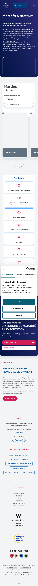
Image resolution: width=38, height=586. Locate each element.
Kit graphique (19, 501)
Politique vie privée (12, 567)
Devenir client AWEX (19, 503)
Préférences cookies (25, 567)
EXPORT (19, 5)
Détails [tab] (19, 274)
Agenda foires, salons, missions (19, 464)
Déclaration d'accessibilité (13, 572)
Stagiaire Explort (12, 472)
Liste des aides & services (19, 459)
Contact (19, 496)
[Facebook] (21, 440)
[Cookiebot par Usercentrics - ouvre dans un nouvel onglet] (27, 268)
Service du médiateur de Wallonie (19, 570)
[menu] (33, 5)
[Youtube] (25, 440)
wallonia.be (30, 575)
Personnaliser (18, 308)
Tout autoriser (19, 302)
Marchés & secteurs (19, 468)
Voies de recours (19, 506)
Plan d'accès (31, 565)
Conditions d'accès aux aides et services (14, 565)
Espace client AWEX (19, 493)
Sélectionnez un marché (12, 95)
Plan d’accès (19, 432)
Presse (19, 498)
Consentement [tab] (7, 274)
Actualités (19, 477)
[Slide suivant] (21, 166)
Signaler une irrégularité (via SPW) (14, 575)
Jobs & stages (28, 472)
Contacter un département (19, 455)
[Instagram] (16, 440)
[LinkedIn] (12, 440)
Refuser (19, 315)
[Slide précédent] (15, 166)
